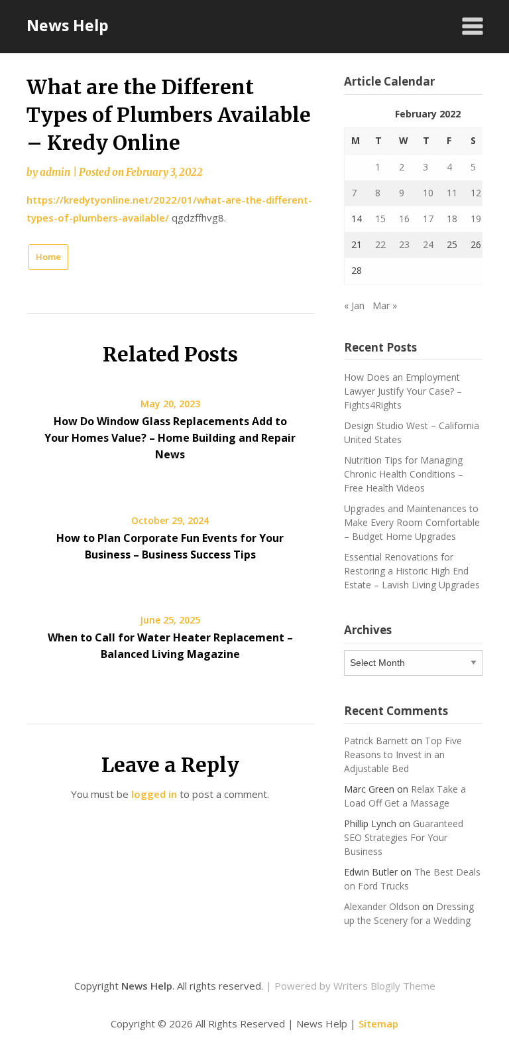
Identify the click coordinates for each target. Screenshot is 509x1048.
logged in (154, 794)
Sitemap (378, 1023)
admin (55, 172)
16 (404, 218)
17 (428, 218)
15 (380, 218)
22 (380, 244)
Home (48, 257)
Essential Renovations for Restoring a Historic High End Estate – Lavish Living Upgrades (412, 571)
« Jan (354, 305)
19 (476, 218)
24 (428, 244)
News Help (68, 25)
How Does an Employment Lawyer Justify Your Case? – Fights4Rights (403, 391)
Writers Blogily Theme (384, 985)
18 (452, 218)
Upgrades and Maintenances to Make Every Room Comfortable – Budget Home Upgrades (412, 522)
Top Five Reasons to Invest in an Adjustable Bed (403, 754)
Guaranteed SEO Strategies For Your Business (403, 837)
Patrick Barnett (376, 740)
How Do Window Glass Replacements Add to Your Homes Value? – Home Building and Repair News (170, 438)
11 (452, 192)
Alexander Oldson (382, 906)
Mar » (384, 305)
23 (404, 244)
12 (476, 192)
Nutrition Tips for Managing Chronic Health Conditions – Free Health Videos (403, 474)
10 (428, 192)
